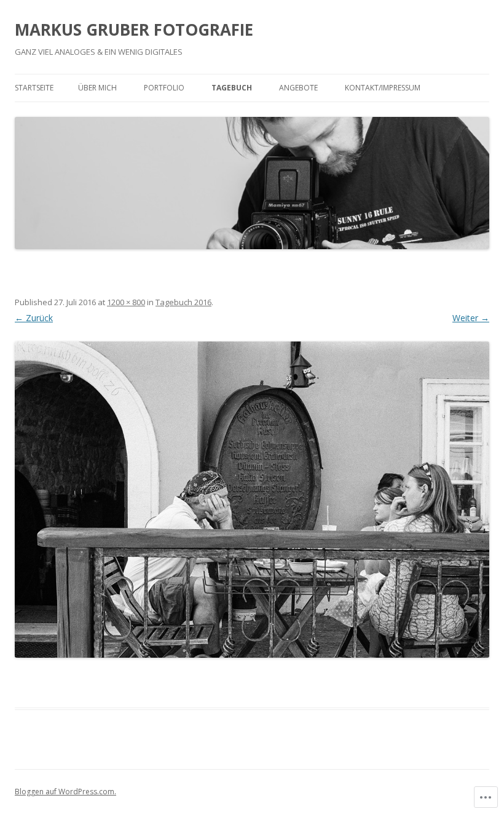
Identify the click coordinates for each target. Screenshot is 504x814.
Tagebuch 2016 (183, 302)
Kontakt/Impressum (382, 87)
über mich (97, 87)
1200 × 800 (126, 302)
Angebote (298, 87)
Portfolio (164, 87)
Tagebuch (231, 87)
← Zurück (34, 318)
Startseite (34, 87)
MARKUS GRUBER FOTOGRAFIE (134, 29)
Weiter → (470, 318)
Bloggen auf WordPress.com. (65, 791)
